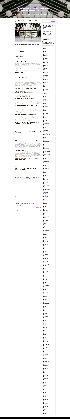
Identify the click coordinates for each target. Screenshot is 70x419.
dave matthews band (47, 189)
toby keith (45, 382)
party (45, 330)
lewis (45, 275)
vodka (45, 393)
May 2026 (45, 52)
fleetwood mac (46, 216)
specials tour (46, 368)
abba (45, 99)
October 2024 (46, 79)
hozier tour (45, 234)
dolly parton (46, 195)
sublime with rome (47, 369)
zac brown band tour (47, 410)
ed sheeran (46, 202)
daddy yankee (46, 179)
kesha (45, 265)
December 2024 (46, 76)
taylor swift (45, 371)
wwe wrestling (46, 406)
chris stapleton (46, 161)
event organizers (27, 177)
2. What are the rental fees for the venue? (20, 90)
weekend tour (46, 395)
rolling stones (46, 354)
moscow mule (46, 313)
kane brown (46, 258)
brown (45, 137)
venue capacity (24, 178)
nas (44, 317)
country (45, 178)
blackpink (45, 120)
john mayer (46, 248)
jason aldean (46, 240)
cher (45, 158)
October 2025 (46, 62)
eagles (45, 200)
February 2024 (46, 90)
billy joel (45, 114)
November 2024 (46, 78)
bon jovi (45, 124)
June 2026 (45, 51)
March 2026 (46, 55)
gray (45, 227)
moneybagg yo (46, 307)
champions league (47, 154)
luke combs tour (46, 285)
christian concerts (46, 168)
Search (53, 21)
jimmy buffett (46, 244)
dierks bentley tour (47, 193)
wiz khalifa (45, 402)
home (45, 231)
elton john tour (46, 207)
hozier (45, 233)
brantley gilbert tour (47, 134)
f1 (44, 213)
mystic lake (46, 316)
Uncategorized (23, 14)
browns (45, 138)
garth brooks (46, 220)
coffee (45, 175)
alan (45, 103)
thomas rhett (46, 375)
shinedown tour (46, 362)
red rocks (45, 347)
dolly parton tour (46, 196)
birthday (45, 117)
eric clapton (46, 210)
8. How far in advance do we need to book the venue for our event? (23, 95)
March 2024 (46, 89)
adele (45, 100)
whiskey (45, 396)
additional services (19, 177)
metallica (45, 299)
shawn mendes (46, 361)
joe (44, 245)
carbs (45, 145)
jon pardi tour (46, 254)
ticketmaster (46, 378)
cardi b (45, 147)
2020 (45, 96)
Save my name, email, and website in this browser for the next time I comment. (25, 203)
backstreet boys (46, 110)
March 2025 (46, 72)
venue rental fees (34, 178)
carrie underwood (46, 148)
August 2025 (46, 65)
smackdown (46, 365)
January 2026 (46, 58)
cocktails (45, 171)
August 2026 (46, 48)
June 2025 (45, 68)
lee (44, 272)
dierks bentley (46, 192)
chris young (46, 165)
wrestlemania (46, 403)
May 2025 (45, 69)
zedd (45, 413)
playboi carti (46, 337)
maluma (45, 289)
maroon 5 (45, 293)
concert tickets (46, 176)
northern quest (46, 326)
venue (20, 178)
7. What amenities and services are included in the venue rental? (22, 94)
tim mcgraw (46, 379)
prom (45, 338)
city (44, 169)
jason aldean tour (46, 241)
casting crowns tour (47, 151)
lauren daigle (46, 271)
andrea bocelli (46, 109)
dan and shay (46, 182)
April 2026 (45, 54)
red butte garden (46, 344)
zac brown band (46, 409)
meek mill (45, 296)
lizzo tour (45, 278)
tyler (45, 388)
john (45, 247)
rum (45, 355)
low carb (45, 279)
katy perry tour (46, 261)
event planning (32, 177)
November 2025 (46, 61)
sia (44, 364)
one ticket (45, 327)
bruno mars (46, 140)
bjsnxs (43, 42)
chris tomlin (46, 164)
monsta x (45, 309)
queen (45, 340)
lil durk (45, 276)
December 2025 (46, 59)
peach (45, 331)
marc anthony (46, 292)
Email (16, 196)
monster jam (46, 310)
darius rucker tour (46, 185)
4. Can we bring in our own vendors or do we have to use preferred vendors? (24, 92)
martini (45, 295)
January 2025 (46, 75)
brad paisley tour (46, 131)
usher (45, 392)
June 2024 (45, 85)
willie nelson (46, 399)
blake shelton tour (47, 123)
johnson (45, 251)
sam (45, 357)
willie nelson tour (46, 400)
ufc (44, 389)
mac (45, 286)
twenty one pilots (46, 386)
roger (45, 351)
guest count (35, 177)
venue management (28, 178)
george (45, 223)
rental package (17, 178)
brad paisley (46, 130)
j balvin (45, 237)
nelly (45, 320)
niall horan (45, 324)
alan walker (46, 106)
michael (45, 300)
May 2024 (45, 86)
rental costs (39, 177)
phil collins (45, 333)
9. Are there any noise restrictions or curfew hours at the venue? (22, 96)
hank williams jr (46, 230)
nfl (44, 323)
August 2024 (46, 82)
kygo (45, 269)
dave (45, 186)
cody (45, 172)
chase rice (45, 155)
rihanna (45, 348)
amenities (23, 177)
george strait (46, 224)
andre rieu (45, 107)
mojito (45, 306)
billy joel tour (46, 116)
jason (45, 238)
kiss (45, 268)
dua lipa (45, 199)
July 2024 (45, 83)
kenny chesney (46, 264)
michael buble (46, 302)
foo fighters (46, 217)
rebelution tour (46, 341)
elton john (45, 206)
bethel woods (46, 113)
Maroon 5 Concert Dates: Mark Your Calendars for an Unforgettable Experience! (48, 26)
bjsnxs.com (17, 4)
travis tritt (45, 385)
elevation (45, 203)
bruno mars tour (46, 141)
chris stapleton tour (47, 162)
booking (45, 127)
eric (44, 209)
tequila (45, 372)
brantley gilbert (46, 133)
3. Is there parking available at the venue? (20, 91)
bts (44, 144)
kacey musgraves (46, 255)
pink (45, 334)
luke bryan (45, 282)
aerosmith (45, 102)
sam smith (45, 358)
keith (45, 262)
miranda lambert (46, 303)
